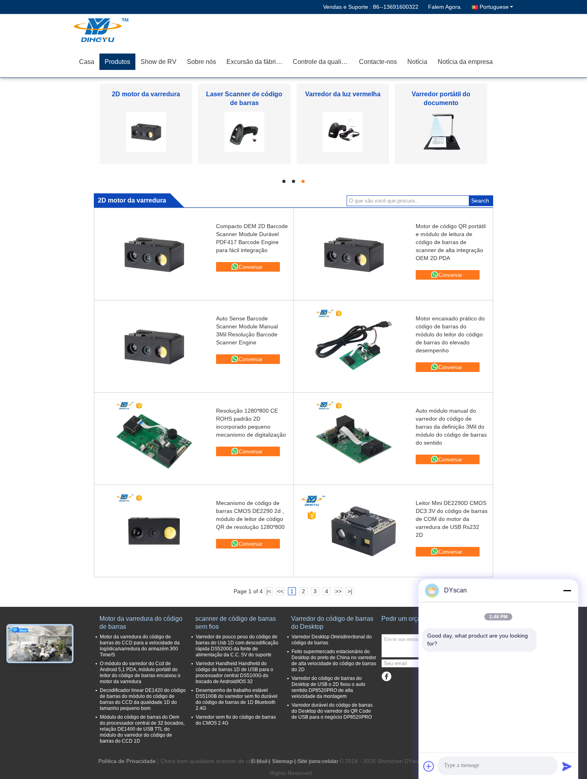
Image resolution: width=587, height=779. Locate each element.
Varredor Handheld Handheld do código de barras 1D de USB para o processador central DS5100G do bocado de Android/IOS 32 (234, 672)
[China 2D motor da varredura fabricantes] (146, 131)
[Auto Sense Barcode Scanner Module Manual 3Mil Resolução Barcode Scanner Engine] (154, 346)
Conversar (250, 267)
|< (268, 591)
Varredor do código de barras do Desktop (332, 622)
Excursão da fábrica (254, 61)
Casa (86, 61)
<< (280, 591)
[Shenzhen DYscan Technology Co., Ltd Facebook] (386, 677)
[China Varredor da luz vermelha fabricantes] (343, 131)
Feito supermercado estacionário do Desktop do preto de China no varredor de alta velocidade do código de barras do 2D (334, 660)
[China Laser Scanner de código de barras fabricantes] (244, 131)
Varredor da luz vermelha (343, 94)
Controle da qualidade (323, 61)
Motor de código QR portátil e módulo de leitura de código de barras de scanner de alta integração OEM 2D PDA (451, 242)
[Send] (567, 766)
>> (338, 591)
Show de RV (158, 61)
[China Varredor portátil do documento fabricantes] (441, 131)
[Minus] (567, 590)
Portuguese (494, 7)
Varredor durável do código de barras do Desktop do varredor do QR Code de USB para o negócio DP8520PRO (332, 711)
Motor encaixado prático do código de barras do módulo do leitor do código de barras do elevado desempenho (450, 334)
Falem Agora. (445, 7)
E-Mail (259, 761)
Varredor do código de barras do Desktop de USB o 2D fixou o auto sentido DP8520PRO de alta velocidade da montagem (328, 687)
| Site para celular (316, 761)
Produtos (117, 61)
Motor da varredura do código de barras (140, 622)
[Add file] (428, 766)
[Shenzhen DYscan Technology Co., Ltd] (120, 30)
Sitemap (282, 761)
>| (349, 591)
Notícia (417, 61)
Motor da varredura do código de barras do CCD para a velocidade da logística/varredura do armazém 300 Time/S (140, 646)
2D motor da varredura (146, 94)
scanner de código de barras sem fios (235, 622)
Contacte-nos (378, 61)
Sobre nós (201, 61)
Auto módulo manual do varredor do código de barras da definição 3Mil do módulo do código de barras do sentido (451, 426)
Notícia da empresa (465, 61)
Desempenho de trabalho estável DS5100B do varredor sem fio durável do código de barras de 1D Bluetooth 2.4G (237, 699)
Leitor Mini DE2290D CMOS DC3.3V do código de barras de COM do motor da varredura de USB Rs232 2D (452, 519)
